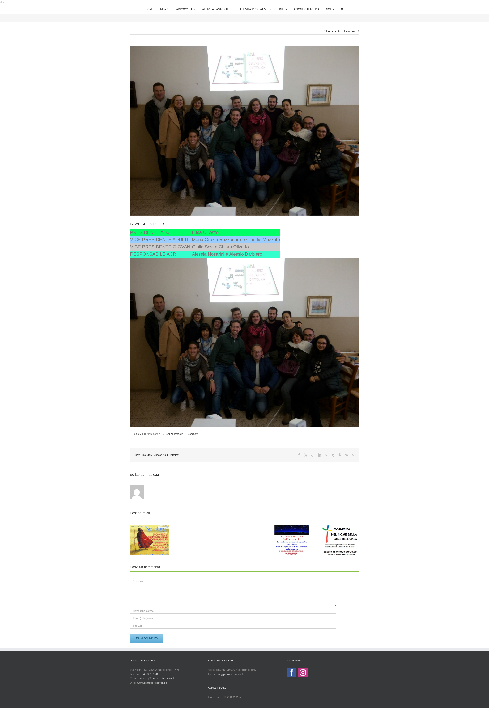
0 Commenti (192, 434)
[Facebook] (291, 672)
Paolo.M (137, 434)
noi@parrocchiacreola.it (231, 674)
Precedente (333, 31)
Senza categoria (174, 434)
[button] (332, 9)
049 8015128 (150, 674)
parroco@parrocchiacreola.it (156, 678)
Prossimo (350, 31)
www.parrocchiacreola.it (152, 682)
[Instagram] (303, 672)
